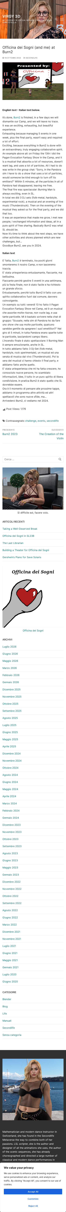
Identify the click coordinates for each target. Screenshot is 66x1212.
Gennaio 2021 (10, 967)
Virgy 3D (11, 16)
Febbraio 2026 (10, 675)
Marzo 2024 (9, 803)
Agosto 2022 (10, 910)
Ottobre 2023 (10, 839)
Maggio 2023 (10, 867)
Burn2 (17, 117)
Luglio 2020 (9, 974)
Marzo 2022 (9, 924)
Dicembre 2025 (11, 689)
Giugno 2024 (10, 782)
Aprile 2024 (9, 796)
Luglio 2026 (9, 646)
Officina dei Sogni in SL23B (18, 535)
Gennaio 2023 (10, 874)
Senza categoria (11, 1034)
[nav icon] (62, 19)
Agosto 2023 (10, 853)
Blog (5, 1006)
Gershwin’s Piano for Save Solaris (21, 557)
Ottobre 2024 (10, 767)
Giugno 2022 (10, 917)
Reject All (33, 1206)
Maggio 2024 (10, 789)
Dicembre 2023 (11, 824)
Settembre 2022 (11, 903)
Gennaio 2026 (10, 682)
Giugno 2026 (10, 653)
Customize (33, 1198)
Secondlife (31, 58)
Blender (6, 999)
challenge (30, 420)
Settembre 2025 (11, 710)
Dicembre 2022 (11, 881)
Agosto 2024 (10, 774)
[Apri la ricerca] (56, 19)
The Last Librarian (12, 543)
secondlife (53, 420)
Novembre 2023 (11, 831)
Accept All (33, 1191)
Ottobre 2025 (10, 703)
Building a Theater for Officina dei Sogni (25, 550)
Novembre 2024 (11, 760)
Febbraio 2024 (10, 810)
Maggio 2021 (10, 960)
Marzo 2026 (9, 668)
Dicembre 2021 (11, 931)
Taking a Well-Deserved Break (19, 528)
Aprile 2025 (9, 746)
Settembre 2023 (11, 846)
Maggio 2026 (10, 660)
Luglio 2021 (9, 945)
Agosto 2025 (10, 717)
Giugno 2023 (10, 860)
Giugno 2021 (9, 953)
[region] (33, 1187)
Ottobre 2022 (10, 896)
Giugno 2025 (10, 732)
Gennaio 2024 (10, 817)
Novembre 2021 (11, 938)
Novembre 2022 (11, 888)
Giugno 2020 (10, 981)
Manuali (6, 1020)
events (41, 420)
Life (4, 1013)
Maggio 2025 (10, 739)
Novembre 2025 (11, 696)
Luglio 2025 (9, 725)
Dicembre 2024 (11, 753)
